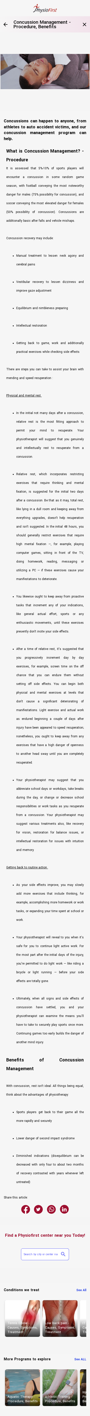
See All (81, 1290)
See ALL (80, 1359)
